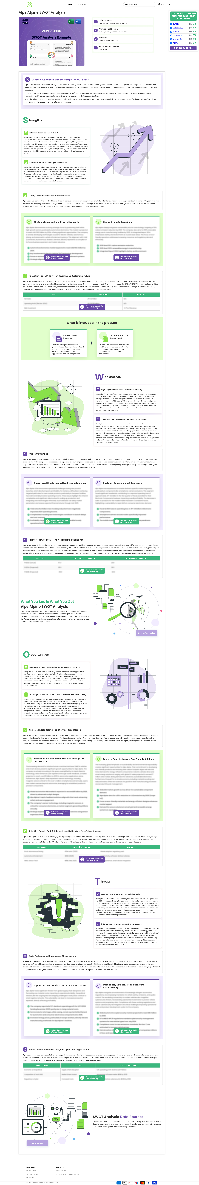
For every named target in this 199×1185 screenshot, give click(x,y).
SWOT (175, 24)
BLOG (82, 4)
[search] (153, 4)
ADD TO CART (183, 48)
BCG (175, 31)
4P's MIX (176, 39)
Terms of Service (32, 1174)
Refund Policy (30, 1177)
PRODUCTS (72, 4)
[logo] (29, 4)
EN (169, 4)
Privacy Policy (31, 1171)
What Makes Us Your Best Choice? (67, 1174)
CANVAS (176, 35)
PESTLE (175, 43)
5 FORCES (177, 28)
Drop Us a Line (61, 1171)
